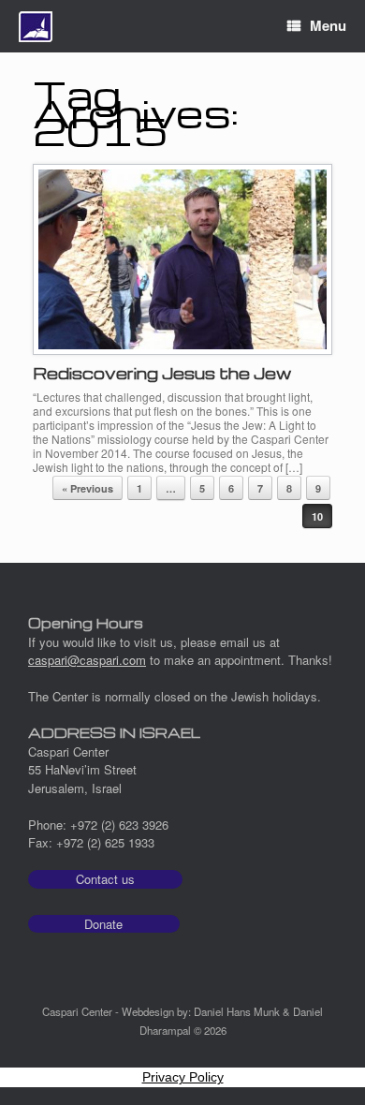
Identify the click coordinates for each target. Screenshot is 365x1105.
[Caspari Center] (35, 27)
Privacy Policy (183, 1076)
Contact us (105, 879)
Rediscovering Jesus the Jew (162, 373)
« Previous (87, 488)
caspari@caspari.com (87, 660)
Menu (328, 25)
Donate (103, 924)
